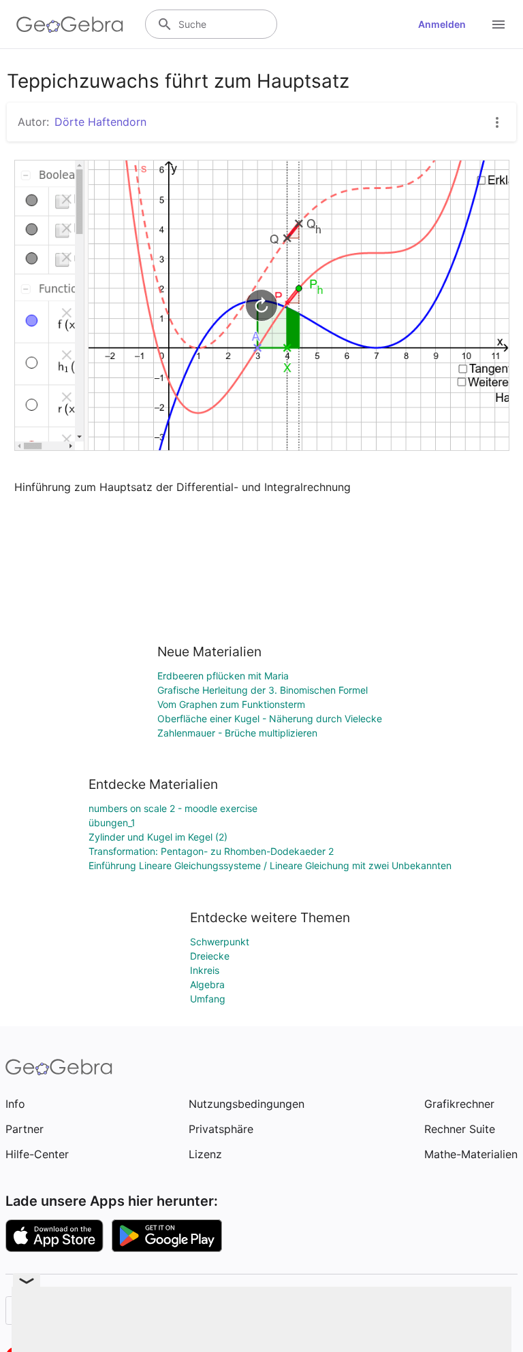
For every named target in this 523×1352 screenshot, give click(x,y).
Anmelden (442, 24)
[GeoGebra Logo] (69, 24)
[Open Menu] (498, 24)
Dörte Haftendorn (100, 122)
